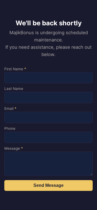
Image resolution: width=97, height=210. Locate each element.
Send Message (48, 185)
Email (10, 108)
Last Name (13, 88)
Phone (9, 128)
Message (13, 148)
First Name (15, 69)
